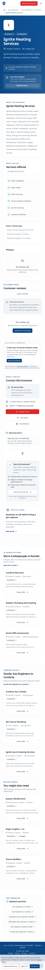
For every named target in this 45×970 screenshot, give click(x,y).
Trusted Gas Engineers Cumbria (21, 932)
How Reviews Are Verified (24, 945)
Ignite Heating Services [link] (14, 13)
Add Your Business (29, 3)
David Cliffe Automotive (17, 633)
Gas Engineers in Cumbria (31, 10)
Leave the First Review (22, 331)
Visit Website (24, 424)
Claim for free (21, 86)
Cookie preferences (10, 966)
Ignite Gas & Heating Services (20, 752)
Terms (17, 953)
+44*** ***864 (21, 406)
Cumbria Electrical (14, 572)
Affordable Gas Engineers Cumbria (21, 922)
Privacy (24, 953)
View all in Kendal (10, 565)
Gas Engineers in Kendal (21, 907)
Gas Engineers (13, 10)
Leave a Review (22, 294)
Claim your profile (22, 366)
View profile (21, 592)
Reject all (24, 966)
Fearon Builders (13, 859)
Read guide (10, 531)
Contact (32, 953)
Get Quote (24, 418)
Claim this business (21, 492)
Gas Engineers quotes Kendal (21, 927)
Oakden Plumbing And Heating (21, 603)
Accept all (34, 966)
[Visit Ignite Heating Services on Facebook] (22, 453)
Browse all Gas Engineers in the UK (20, 230)
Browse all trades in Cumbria (18, 234)
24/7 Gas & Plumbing (16, 721)
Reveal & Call (24, 412)
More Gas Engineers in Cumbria (19, 238)
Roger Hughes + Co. (15, 829)
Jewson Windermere (16, 798)
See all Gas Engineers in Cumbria (15, 684)
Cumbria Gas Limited (16, 691)
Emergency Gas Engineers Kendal (21, 917)
